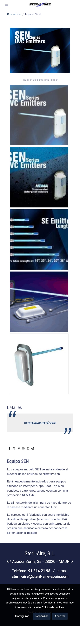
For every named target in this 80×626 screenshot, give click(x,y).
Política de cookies (53, 607)
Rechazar (41, 616)
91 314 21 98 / (42, 571)
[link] (40, 4)
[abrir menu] (6, 4)
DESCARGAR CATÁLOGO (40, 423)
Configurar (22, 616)
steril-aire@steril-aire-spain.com (40, 576)
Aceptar (60, 616)
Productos (14, 14)
